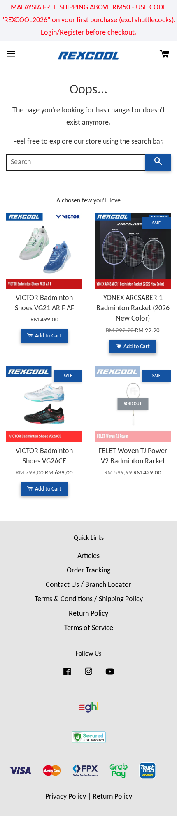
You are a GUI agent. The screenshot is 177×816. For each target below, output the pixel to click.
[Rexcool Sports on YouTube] (110, 675)
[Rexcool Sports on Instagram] (88, 675)
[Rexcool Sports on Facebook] (67, 675)
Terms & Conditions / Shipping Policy (89, 599)
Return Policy (88, 614)
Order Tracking (88, 570)
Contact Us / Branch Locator (88, 585)
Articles (88, 556)
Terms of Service (88, 628)
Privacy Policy (65, 797)
